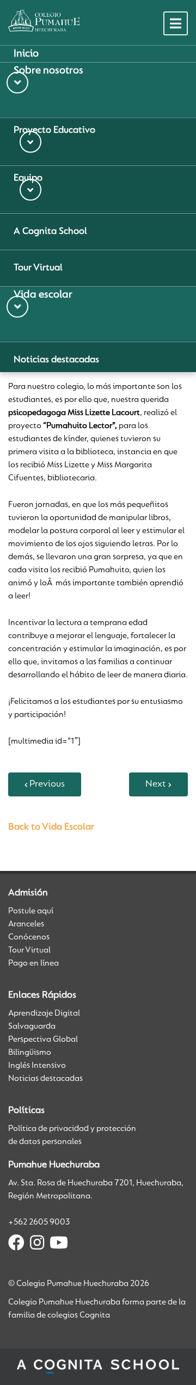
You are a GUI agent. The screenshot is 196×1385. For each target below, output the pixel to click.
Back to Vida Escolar (51, 827)
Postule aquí (30, 911)
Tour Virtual (29, 950)
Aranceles (26, 924)
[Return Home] (43, 21)
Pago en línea (33, 963)
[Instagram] (37, 1244)
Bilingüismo (29, 1052)
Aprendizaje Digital (44, 1013)
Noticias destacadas (45, 1078)
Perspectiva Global (43, 1039)
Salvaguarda (32, 1026)
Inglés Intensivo (37, 1065)
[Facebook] (16, 1244)
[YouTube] (59, 1244)
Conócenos (29, 937)
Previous (47, 784)
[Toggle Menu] (175, 23)
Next (155, 784)
